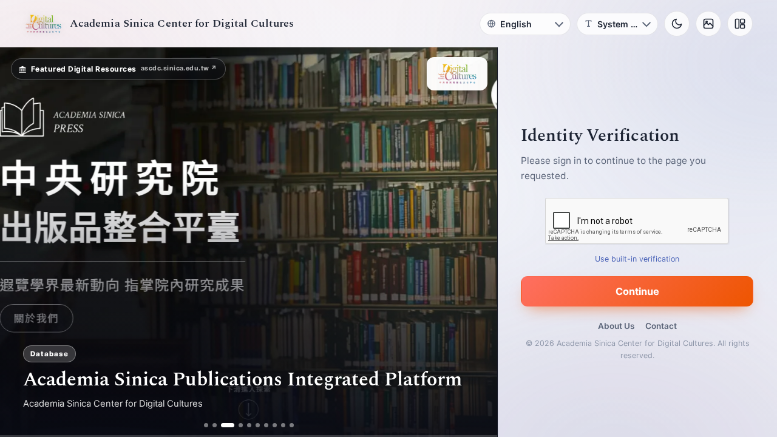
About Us (616, 326)
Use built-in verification (637, 258)
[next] (475, 242)
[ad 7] (266, 425)
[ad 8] (275, 425)
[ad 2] (214, 425)
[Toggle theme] (677, 23)
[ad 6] (258, 425)
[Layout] (740, 23)
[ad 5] (249, 425)
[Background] (708, 23)
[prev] (21, 242)
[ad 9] (283, 425)
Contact (661, 326)
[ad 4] (236, 425)
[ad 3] (223, 425)
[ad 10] (292, 425)
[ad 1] (206, 425)
